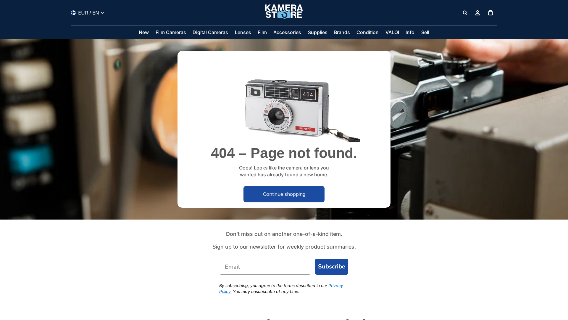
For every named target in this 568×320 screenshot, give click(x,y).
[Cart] (490, 12)
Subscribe (331, 267)
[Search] (465, 12)
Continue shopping (284, 194)
